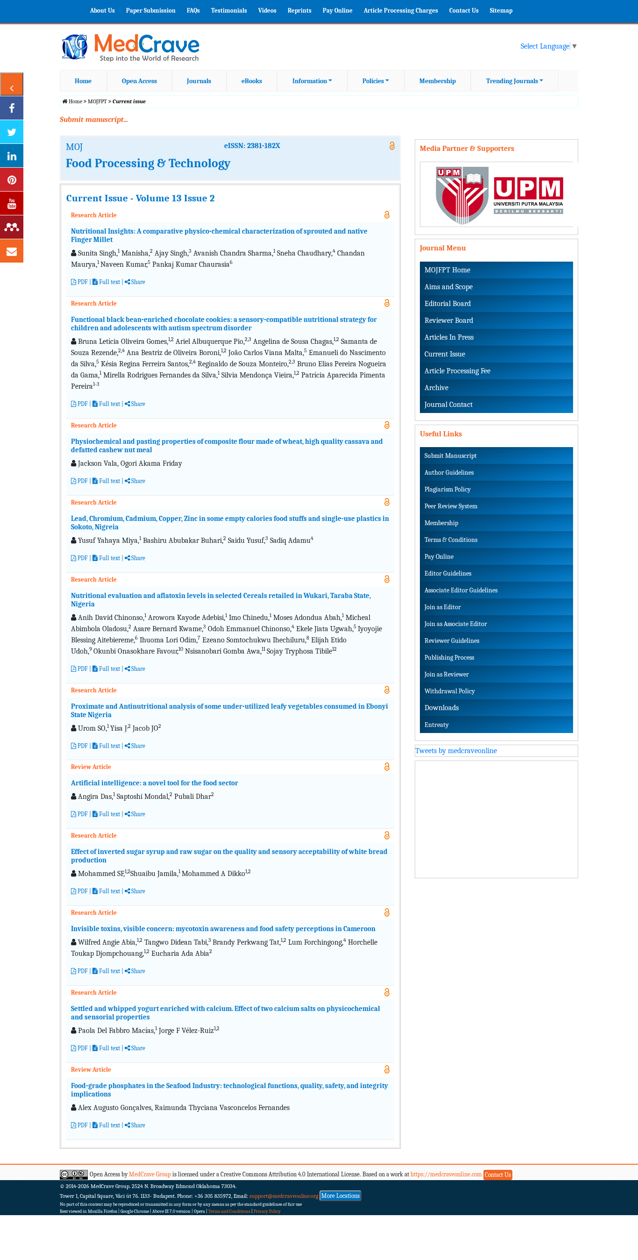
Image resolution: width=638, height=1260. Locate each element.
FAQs (193, 10)
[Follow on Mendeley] (11, 227)
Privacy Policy (267, 1211)
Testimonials (229, 10)
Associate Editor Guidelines (461, 590)
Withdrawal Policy (450, 691)
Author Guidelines (449, 473)
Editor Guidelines (448, 573)
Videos (267, 10)
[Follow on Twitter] (11, 131)
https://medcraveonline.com (447, 1174)
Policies (373, 81)
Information (309, 81)
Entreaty (437, 725)
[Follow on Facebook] (11, 108)
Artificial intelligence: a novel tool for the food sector (154, 783)
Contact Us (464, 10)
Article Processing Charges (401, 10)
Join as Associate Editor (456, 624)
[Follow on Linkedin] (11, 155)
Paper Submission (151, 10)
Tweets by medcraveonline (456, 751)
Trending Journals (512, 81)
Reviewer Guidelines (452, 641)
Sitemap (501, 10)
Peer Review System (451, 506)
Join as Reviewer (447, 674)
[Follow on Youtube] (11, 203)
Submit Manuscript (451, 456)
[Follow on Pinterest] (11, 179)
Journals (199, 81)
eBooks (251, 81)
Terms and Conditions (229, 1211)
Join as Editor (443, 607)
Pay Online (338, 10)
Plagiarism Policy (448, 489)
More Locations (340, 1195)
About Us (102, 10)
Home (83, 81)
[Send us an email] (11, 251)
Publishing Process (449, 658)
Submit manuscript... (94, 119)
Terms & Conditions (451, 540)
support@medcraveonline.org (284, 1196)
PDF (82, 281)
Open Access (139, 81)
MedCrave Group (150, 1174)
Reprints (300, 10)
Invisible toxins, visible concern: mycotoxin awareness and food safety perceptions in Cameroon (223, 929)
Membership (437, 81)
